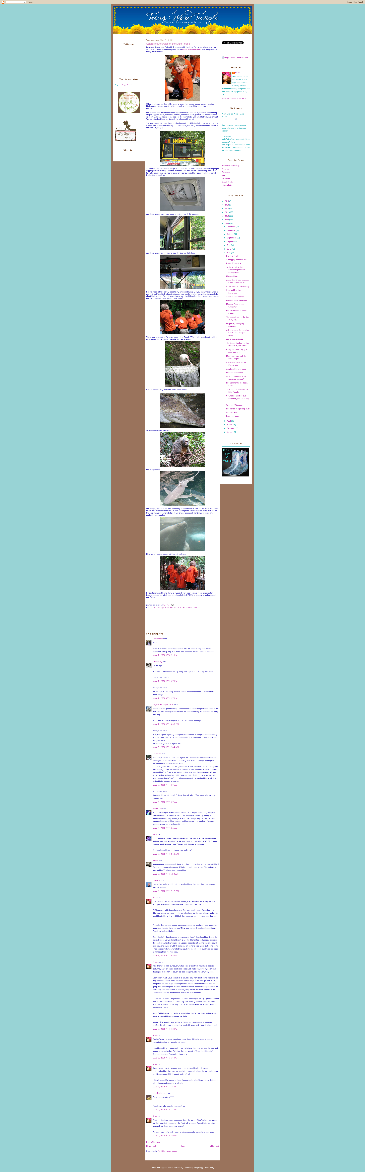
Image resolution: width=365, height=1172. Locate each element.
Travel (197, 608)
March (230, 425)
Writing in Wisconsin (234, 405)
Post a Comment (153, 1142)
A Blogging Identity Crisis (236, 260)
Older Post (214, 1146)
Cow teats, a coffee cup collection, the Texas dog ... (237, 398)
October (230, 234)
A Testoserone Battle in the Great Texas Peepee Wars (237, 333)
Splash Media (227, 182)
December (231, 227)
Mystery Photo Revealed (236, 300)
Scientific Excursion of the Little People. (168, 43)
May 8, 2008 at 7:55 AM (165, 828)
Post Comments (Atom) (167, 1151)
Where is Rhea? (232, 412)
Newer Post (151, 1146)
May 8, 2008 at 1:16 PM (165, 1087)
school (189, 608)
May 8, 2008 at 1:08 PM (165, 956)
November (231, 230)
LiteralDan (157, 880)
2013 (227, 205)
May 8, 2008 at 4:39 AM (165, 785)
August (230, 241)
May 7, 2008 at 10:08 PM (166, 724)
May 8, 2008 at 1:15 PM (165, 1058)
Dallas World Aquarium (191, 49)
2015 (227, 201)
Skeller (155, 860)
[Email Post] (172, 605)
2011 (227, 212)
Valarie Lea (157, 808)
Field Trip (174, 608)
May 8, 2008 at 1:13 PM (165, 1029)
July (229, 245)
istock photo (227, 185)
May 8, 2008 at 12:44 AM (166, 747)
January (230, 432)
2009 (227, 220)
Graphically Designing (193, 1168)
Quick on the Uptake (234, 339)
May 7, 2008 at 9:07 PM (165, 681)
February (231, 428)
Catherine (157, 754)
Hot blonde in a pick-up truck (238, 409)
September (232, 238)
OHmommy (157, 662)
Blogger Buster (127, 85)
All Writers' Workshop (230, 166)
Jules (155, 834)
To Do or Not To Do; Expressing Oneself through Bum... (235, 270)
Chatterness (158, 639)
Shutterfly (226, 179)
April (229, 421)
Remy (182, 608)
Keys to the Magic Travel (163, 705)
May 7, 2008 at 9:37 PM (165, 698)
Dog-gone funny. (233, 416)
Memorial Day (232, 276)
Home (183, 1146)
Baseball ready (232, 256)
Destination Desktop (234, 373)
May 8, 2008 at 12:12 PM (166, 891)
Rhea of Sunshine (233, 263)
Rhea (155, 897)
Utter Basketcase (160, 1093)
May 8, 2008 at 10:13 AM (166, 854)
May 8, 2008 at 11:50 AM (166, 874)
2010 (227, 216)
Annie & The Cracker (235, 297)
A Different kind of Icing (236, 369)
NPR (224, 175)
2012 (227, 209)
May (229, 253)
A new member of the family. (238, 286)
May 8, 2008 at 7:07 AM (165, 802)
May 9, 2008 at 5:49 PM (165, 1136)
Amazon (225, 169)
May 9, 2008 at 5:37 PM (165, 1110)
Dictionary (226, 172)
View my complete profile (234, 99)
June (229, 249)
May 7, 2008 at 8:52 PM (165, 655)
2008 (227, 223)
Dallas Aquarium (161, 608)
